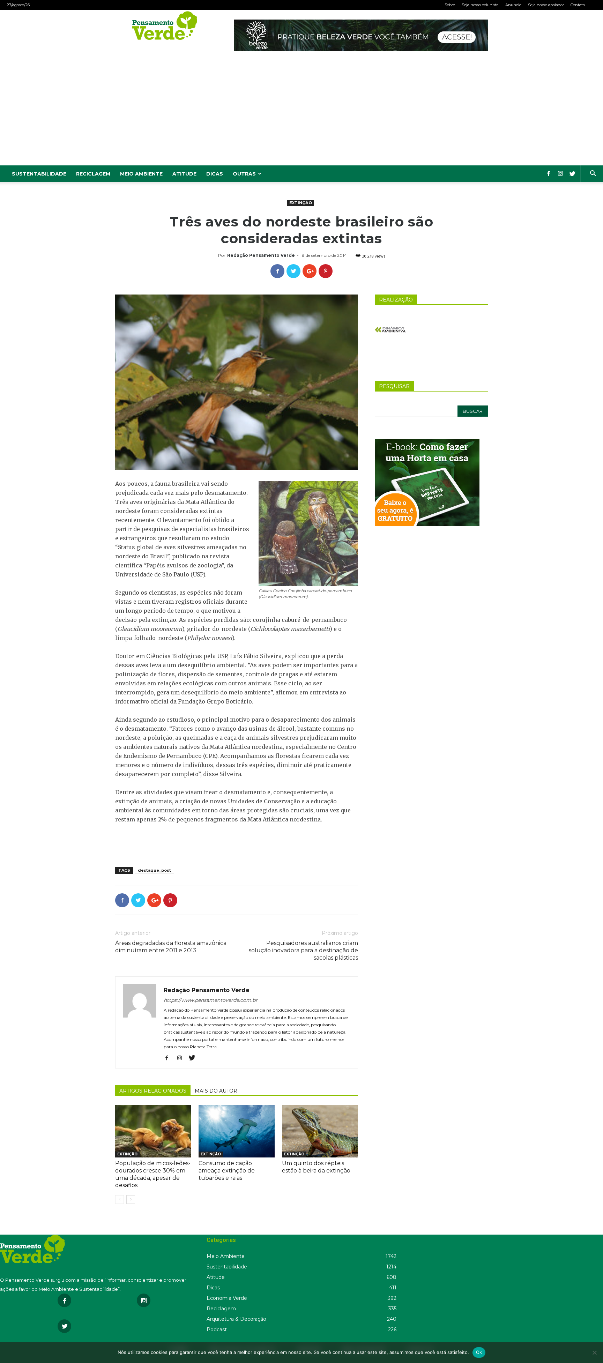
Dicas (214, 174)
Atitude (184, 174)
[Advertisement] (301, 113)
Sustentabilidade (39, 174)
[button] (593, 174)
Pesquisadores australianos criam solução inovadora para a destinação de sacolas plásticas (303, 950)
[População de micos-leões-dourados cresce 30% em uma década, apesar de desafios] (153, 1131)
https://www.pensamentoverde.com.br (211, 1000)
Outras (244, 174)
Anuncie (513, 4)
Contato (578, 4)
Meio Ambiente (141, 174)
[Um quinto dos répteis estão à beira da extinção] (320, 1131)
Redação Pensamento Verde (261, 255)
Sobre (450, 4)
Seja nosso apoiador (546, 4)
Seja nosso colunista (480, 4)
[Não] (594, 1352)
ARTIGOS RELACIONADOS (152, 1091)
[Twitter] (572, 173)
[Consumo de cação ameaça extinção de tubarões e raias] (237, 1131)
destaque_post (154, 870)
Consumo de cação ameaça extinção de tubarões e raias (227, 1170)
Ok (479, 1352)
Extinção (300, 202)
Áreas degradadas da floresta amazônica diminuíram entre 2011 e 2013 (170, 947)
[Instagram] (560, 173)
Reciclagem (93, 174)
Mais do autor (216, 1091)
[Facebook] (548, 173)
